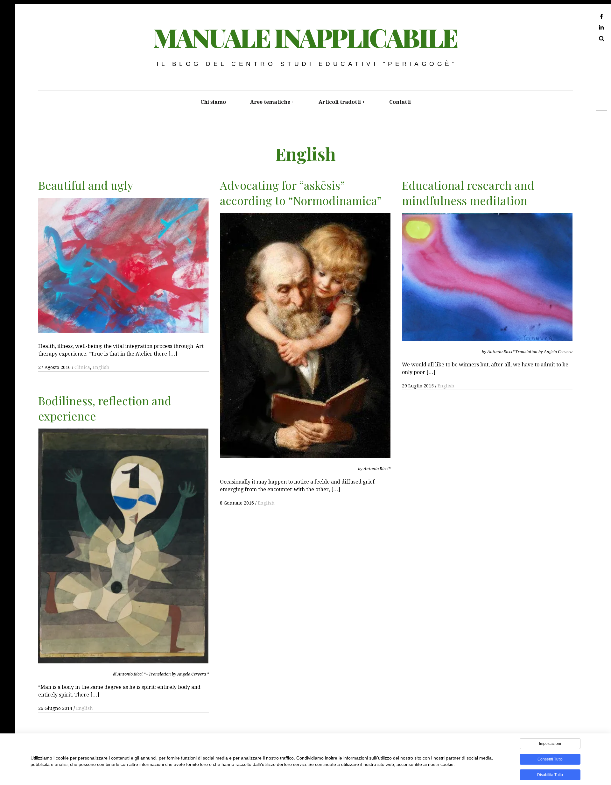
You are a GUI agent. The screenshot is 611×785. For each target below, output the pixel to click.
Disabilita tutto (550, 775)
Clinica (82, 367)
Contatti (400, 102)
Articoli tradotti (340, 102)
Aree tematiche (270, 102)
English (101, 367)
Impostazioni (550, 743)
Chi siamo (213, 102)
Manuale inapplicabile (305, 37)
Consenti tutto (550, 759)
